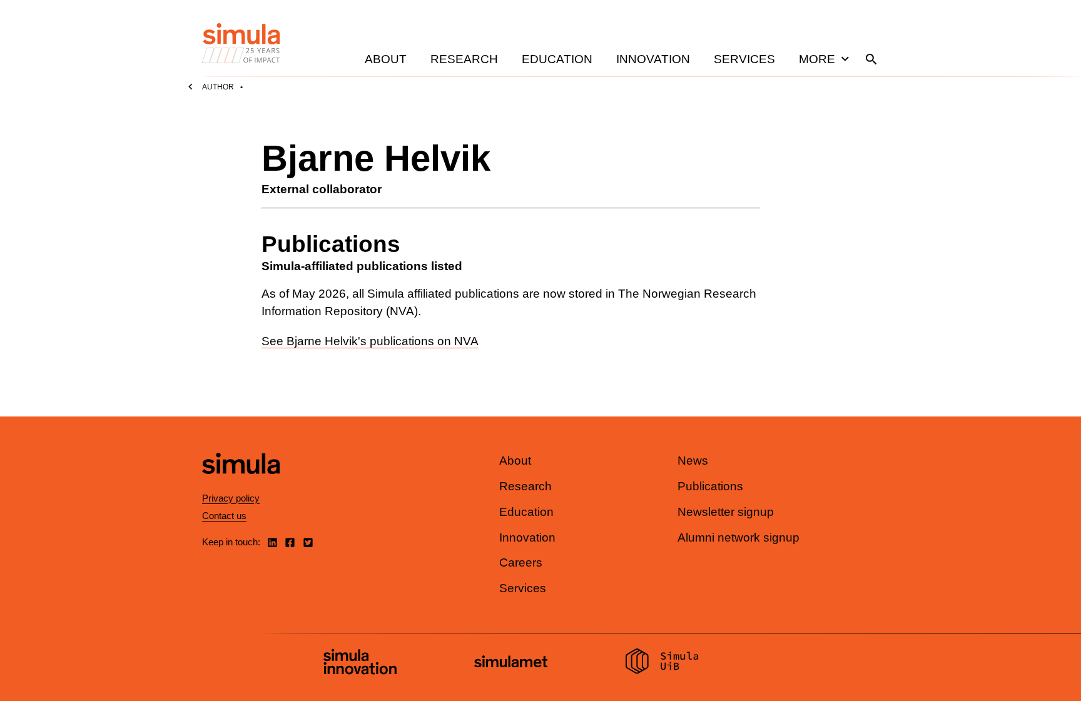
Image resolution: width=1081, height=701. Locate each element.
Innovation (653, 59)
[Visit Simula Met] (510, 663)
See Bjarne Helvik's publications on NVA (370, 341)
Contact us (224, 515)
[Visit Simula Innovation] (360, 663)
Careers (520, 562)
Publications (710, 486)
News (693, 460)
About (386, 59)
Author (218, 87)
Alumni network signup (738, 537)
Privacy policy (231, 498)
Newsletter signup (726, 511)
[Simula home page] (241, 485)
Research (464, 59)
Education (557, 59)
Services (744, 59)
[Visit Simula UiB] (662, 662)
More (817, 59)
